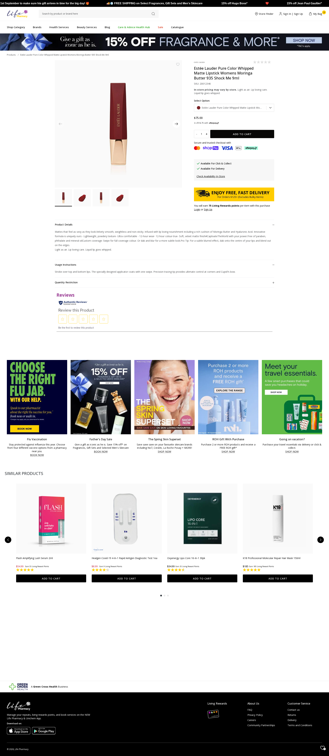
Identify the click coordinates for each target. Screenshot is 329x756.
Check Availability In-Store (211, 176)
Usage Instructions (65, 264)
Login (197, 209)
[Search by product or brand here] (153, 14)
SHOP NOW (164, 451)
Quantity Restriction (66, 282)
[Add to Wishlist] (177, 64)
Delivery (292, 720)
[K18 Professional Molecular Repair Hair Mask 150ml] (278, 519)
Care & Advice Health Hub (134, 27)
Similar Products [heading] (24, 473)
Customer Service (299, 703)
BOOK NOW (37, 455)
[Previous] (8, 540)
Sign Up (298, 13)
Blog (107, 27)
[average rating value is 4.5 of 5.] (176, 570)
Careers (251, 720)
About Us (253, 703)
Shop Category (16, 27)
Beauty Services (87, 27)
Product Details (63, 224)
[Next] (176, 124)
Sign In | (288, 13)
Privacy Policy (255, 715)
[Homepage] (17, 14)
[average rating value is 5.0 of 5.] (252, 570)
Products (11, 54)
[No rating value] (262, 62)
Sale (160, 27)
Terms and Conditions (300, 725)
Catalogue (177, 27)
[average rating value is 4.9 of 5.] (25, 570)
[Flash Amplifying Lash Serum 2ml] (51, 519)
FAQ (249, 709)
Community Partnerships (261, 725)
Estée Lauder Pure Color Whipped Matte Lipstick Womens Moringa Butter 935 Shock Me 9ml (64, 54)
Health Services (59, 27)
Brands (37, 27)
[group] (51, 533)
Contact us (294, 709)
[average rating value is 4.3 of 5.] (101, 570)
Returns (292, 715)
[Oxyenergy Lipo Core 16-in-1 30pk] (202, 519)
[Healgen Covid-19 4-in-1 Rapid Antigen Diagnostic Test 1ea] (127, 519)
